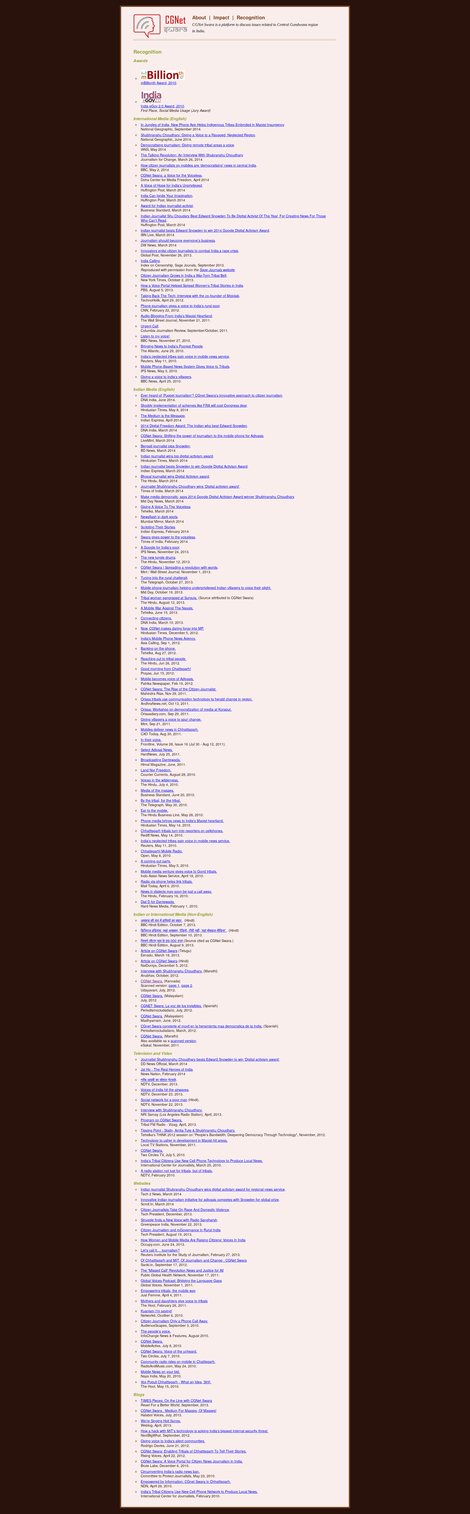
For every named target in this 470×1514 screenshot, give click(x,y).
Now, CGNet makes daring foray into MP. (172, 628)
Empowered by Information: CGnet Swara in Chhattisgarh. (186, 1481)
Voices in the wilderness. (160, 780)
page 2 (186, 985)
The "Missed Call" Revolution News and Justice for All (182, 1270)
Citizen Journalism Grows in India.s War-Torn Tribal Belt (183, 275)
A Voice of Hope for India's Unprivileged (171, 185)
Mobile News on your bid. (160, 1371)
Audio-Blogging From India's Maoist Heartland (176, 315)
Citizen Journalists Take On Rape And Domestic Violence (185, 1209)
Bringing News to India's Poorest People (172, 346)
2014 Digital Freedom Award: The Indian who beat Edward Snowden (194, 425)
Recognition (251, 17)
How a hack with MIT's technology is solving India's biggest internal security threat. (204, 1430)
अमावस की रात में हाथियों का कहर (161, 920)
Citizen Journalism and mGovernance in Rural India (181, 1229)
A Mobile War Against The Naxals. (167, 608)
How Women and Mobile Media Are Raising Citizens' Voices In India (193, 1239)
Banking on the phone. (158, 648)
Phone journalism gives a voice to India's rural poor (180, 305)
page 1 (174, 985)
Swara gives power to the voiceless (168, 537)
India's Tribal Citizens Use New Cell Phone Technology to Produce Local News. (202, 1160)
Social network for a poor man (164, 1099)
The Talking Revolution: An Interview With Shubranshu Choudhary (192, 154)
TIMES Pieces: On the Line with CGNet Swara (176, 1400)
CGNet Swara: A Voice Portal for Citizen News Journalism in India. (192, 1461)
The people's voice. (156, 1331)
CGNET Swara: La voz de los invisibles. (171, 1005)
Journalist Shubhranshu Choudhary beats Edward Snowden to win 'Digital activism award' (210, 1059)
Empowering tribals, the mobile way (168, 1290)
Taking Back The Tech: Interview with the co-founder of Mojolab (190, 295)
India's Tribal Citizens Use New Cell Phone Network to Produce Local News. (199, 1491)
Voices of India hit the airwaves (164, 1089)
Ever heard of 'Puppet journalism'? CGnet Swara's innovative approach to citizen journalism (211, 395)
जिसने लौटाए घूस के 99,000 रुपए (162, 940)
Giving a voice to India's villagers (166, 376)
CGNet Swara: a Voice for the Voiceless (171, 175)
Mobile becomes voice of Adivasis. (167, 678)
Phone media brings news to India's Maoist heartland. (182, 820)
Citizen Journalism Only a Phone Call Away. (174, 1320)
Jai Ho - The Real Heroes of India (167, 1069)
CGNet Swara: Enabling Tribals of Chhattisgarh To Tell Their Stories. (194, 1451)
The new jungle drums (158, 557)
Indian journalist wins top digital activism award (177, 456)
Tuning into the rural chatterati (164, 577)
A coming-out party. (156, 861)
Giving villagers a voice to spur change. (171, 719)
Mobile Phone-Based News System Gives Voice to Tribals (185, 366)
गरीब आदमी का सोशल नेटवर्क (158, 1079)
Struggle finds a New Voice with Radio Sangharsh (179, 1219)
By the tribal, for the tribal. (161, 800)
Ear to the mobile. (154, 810)
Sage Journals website (217, 269)
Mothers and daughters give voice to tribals (174, 1300)
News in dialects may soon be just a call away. (176, 891)
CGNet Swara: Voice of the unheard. (169, 1351)
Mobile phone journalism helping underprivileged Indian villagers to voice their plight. (206, 587)
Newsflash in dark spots (159, 516)
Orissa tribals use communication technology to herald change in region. (197, 699)
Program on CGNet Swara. (161, 1120)
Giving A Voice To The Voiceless (165, 506)
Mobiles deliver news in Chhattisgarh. (170, 729)
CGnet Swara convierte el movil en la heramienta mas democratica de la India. (201, 1026)
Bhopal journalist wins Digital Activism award (175, 476)
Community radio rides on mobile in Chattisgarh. (178, 1361)
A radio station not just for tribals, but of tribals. (177, 1170)
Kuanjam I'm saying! (156, 1310)
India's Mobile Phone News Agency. (168, 638)
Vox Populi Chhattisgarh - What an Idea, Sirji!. (176, 1381)
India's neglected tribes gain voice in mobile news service (185, 356)
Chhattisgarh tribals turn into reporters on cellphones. (182, 830)
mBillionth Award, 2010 (158, 82)
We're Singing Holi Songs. (161, 1420)
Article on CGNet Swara (159, 950)
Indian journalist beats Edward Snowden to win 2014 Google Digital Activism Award (205, 230)
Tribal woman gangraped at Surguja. (169, 597)
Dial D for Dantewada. (158, 901)
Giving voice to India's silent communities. (173, 1440)
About (199, 17)
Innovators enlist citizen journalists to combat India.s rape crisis (189, 250)
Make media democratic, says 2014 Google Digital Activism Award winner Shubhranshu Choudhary (217, 496)
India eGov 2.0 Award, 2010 (162, 106)
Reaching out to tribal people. (163, 658)
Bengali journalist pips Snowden (165, 445)
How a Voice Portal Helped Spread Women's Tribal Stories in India (192, 285)
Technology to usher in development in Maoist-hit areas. (184, 1140)
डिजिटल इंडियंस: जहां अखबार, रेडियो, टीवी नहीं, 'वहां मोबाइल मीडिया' (184, 930)
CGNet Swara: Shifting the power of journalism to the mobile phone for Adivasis (202, 435)
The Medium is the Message (163, 415)
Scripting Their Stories (158, 526)
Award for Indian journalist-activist (167, 205)
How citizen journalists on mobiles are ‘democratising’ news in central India (198, 165)
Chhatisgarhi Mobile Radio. (162, 851)
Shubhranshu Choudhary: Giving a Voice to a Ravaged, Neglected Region (198, 134)
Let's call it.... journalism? (160, 1250)
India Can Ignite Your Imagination (166, 195)
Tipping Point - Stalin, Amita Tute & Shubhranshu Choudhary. (188, 1130)
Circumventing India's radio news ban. (170, 1471)
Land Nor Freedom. (156, 770)
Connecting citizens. (156, 618)
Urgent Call (149, 326)
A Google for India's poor (160, 547)
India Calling (150, 260)
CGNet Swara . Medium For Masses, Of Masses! (178, 1410)
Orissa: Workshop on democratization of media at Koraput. (186, 709)
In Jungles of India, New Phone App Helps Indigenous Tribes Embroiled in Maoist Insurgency (212, 124)
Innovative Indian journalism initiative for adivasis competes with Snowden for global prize (210, 1199)
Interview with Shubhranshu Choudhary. (171, 970)
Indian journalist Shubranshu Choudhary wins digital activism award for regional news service (213, 1189)
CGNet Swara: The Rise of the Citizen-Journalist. (178, 689)
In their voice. (151, 739)
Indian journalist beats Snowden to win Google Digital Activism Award (194, 466)
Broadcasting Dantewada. (161, 759)
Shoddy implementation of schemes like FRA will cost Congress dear (194, 405)
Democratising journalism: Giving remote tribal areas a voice (187, 144)
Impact (221, 17)
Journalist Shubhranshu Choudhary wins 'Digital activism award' (190, 486)
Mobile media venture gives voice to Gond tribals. (179, 871)
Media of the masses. (157, 790)
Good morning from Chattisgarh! (166, 668)
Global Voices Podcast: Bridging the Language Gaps (181, 1280)
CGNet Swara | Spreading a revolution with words (179, 567)
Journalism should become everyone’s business (178, 240)
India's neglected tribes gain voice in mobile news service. (185, 840)
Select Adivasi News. (157, 749)
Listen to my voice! (155, 336)
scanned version (183, 1040)
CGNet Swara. (152, 980)
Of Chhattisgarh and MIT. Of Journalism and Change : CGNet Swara (194, 1260)
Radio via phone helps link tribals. (167, 881)
